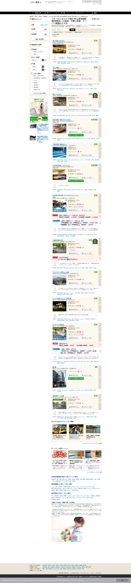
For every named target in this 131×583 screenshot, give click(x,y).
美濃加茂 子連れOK (69, 416)
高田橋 (69, 479)
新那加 (77, 479)
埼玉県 (49, 565)
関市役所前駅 (70, 418)
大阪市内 (69, 568)
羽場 (66, 481)
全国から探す (44, 24)
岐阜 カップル (74, 115)
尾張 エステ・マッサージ (79, 318)
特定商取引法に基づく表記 (72, 576)
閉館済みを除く (78, 32)
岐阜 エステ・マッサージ (84, 88)
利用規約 (80, 576)
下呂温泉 (62, 567)
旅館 (65, 490)
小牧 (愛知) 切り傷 (81, 234)
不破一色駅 (96, 361)
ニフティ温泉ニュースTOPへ (93, 472)
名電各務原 (58, 481)
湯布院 (83, 567)
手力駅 (62, 89)
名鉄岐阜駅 (93, 138)
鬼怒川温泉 (88, 567)
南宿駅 (58, 362)
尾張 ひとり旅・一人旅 (68, 318)
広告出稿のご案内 (75, 572)
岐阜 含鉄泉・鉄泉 (61, 138)
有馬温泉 (52, 567)
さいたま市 (56, 568)
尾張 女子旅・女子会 (85, 361)
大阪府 (69, 565)
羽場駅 (94, 390)
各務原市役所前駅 (94, 61)
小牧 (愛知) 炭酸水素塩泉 (62, 234)
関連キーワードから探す (36, 570)
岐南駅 (58, 89)
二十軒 (53, 481)
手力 (66, 479)
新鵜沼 (73, 481)
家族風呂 (36, 87)
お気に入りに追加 (87, 52)
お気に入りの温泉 (87, 1)
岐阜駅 (97, 138)
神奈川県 (45, 565)
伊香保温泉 (68, 567)
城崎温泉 (57, 567)
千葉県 (53, 565)
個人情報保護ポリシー (61, 576)
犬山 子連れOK (72, 390)
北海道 (72, 565)
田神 (57, 479)
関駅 (65, 418)
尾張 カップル (60, 361)
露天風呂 (60, 486)
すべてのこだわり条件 (40, 93)
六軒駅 (58, 63)
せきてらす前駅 (60, 418)
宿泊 (56, 486)
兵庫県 (57, 565)
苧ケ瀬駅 (59, 391)
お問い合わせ (98, 572)
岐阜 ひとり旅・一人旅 (68, 159)
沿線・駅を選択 (39, 39)
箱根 (49, 567)
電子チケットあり (58, 32)
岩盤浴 (53, 490)
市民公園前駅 (63, 63)
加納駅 (93, 115)
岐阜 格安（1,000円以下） (90, 292)
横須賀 (50, 568)
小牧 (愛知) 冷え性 (89, 234)
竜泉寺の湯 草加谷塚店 (76, 513)
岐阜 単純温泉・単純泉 (70, 138)
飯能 (61, 568)
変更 (46, 29)
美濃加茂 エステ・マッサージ (79, 416)
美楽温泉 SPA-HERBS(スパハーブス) (61, 509)
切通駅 (95, 88)
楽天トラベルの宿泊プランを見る (76, 134)
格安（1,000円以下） (68, 488)
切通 (63, 479)
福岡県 (84, 565)
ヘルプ (92, 572)
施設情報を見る (74, 52)
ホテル (73, 486)
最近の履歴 (97, 1)
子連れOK (80, 488)
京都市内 (74, 568)
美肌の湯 (61, 490)
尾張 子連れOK (60, 318)
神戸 (83, 568)
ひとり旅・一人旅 (90, 486)
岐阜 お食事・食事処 (90, 159)
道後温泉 (74, 567)
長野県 (76, 565)
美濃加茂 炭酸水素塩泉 (61, 61)
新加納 (73, 479)
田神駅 (88, 138)
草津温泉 (45, 567)
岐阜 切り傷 (66, 267)
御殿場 (64, 568)
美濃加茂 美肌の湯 (71, 61)
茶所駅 (89, 115)
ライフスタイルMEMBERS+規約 (90, 576)
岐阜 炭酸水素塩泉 (61, 115)
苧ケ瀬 (63, 481)
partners (31, 580)
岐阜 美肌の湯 (60, 267)
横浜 (44, 568)
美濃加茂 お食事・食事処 (91, 416)
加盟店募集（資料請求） (64, 572)
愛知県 (80, 565)
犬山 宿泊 (59, 390)
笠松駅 (86, 267)
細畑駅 (91, 88)
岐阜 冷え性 (59, 88)
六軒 (95, 479)
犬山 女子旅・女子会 (80, 390)
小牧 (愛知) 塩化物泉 (72, 234)
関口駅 (75, 418)
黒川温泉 (79, 567)
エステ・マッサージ (80, 486)
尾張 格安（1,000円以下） (91, 318)
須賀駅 (91, 361)
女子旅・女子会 (96, 488)
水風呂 (84, 488)
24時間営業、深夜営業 (40, 78)
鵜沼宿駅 (90, 390)
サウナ (53, 486)
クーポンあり (68, 32)
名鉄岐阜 (53, 479)
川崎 (46, 568)
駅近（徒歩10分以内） (56, 488)
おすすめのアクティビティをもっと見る (91, 443)
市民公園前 (82, 479)
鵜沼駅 (86, 390)
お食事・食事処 (67, 486)
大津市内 (79, 568)
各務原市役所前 (89, 479)
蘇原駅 (68, 63)
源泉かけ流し (75, 490)
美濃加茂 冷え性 (86, 61)
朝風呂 (57, 490)
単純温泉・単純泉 (55, 499)
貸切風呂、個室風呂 (95, 495)
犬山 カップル (65, 390)
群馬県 (61, 565)
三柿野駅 (67, 235)
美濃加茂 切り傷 (79, 61)
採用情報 (99, 576)
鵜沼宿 (69, 481)
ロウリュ (69, 490)
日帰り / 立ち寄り (38, 51)
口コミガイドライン (84, 572)
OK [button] (122, 580)
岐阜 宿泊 (78, 138)
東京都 (65, 565)
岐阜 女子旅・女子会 (74, 88)
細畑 (60, 479)
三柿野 (98, 479)
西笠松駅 (91, 267)
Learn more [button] (80, 580)
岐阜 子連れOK (66, 88)
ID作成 (99, 3)
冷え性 (75, 488)
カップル (89, 488)
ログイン (95, 3)
